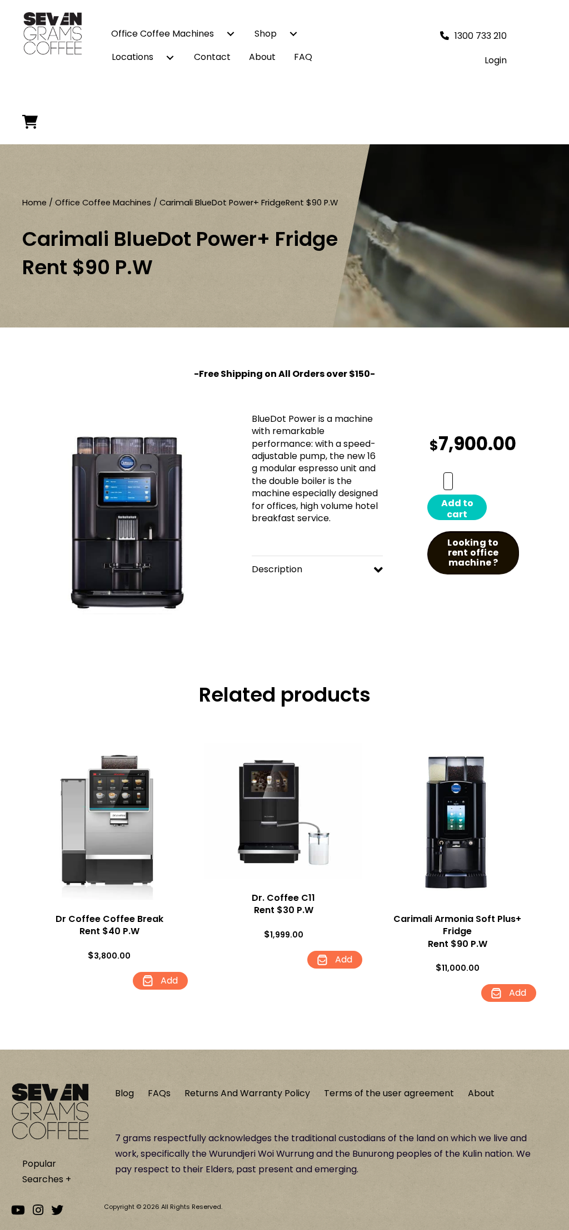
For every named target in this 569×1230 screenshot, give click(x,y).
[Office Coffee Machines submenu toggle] (230, 34)
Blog (124, 1093)
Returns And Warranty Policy (247, 1093)
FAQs (159, 1093)
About (262, 57)
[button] (317, 569)
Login (496, 60)
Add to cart (457, 508)
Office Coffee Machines (162, 33)
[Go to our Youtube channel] (18, 1210)
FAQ (303, 57)
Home (34, 202)
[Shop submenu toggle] (293, 34)
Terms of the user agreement (389, 1093)
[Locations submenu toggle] (170, 57)
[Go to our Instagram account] (38, 1210)
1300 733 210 (481, 35)
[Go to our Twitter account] (57, 1210)
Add (168, 980)
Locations (132, 57)
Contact (212, 57)
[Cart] (33, 121)
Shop (265, 33)
